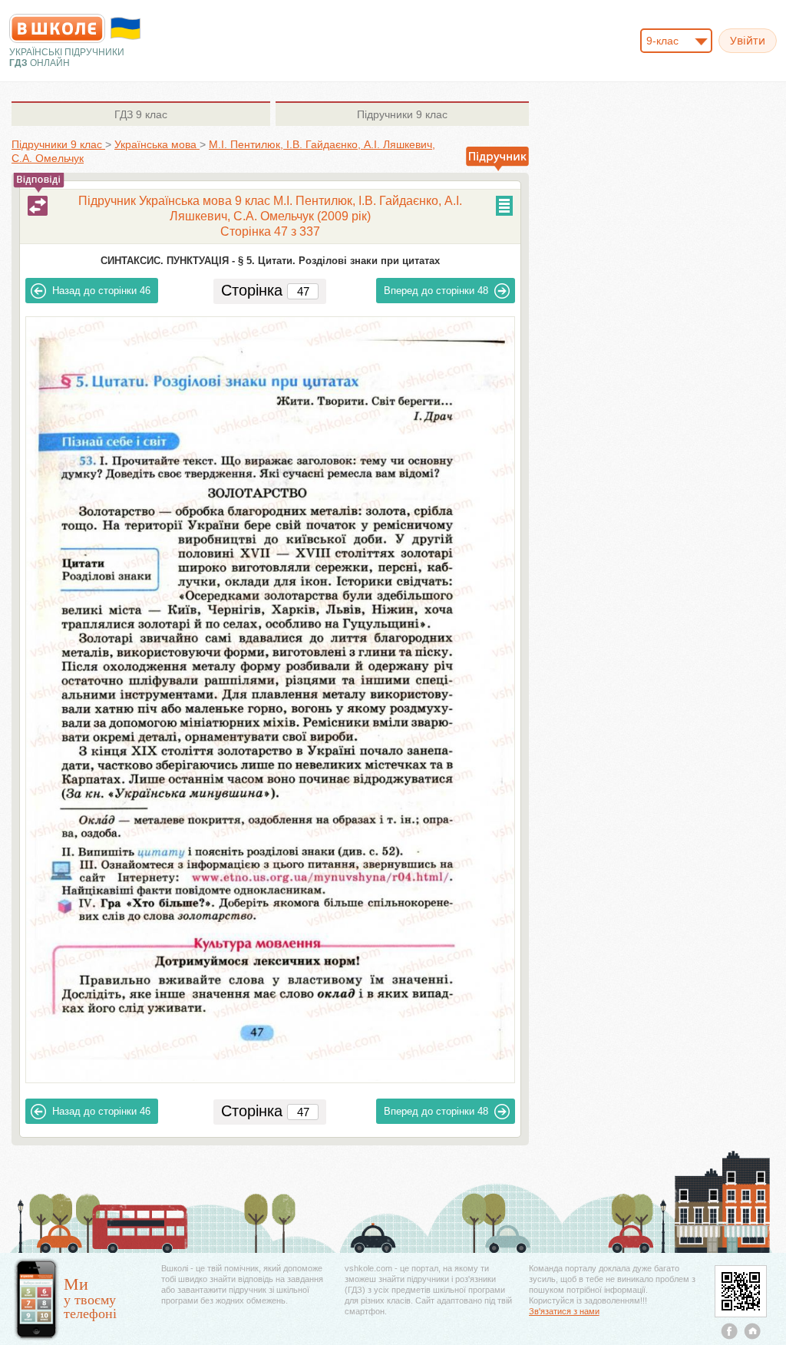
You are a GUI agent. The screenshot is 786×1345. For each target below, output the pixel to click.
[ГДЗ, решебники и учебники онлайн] (57, 28)
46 (101, 290)
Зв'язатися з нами (564, 1311)
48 (436, 290)
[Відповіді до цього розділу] (38, 206)
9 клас (140, 114)
